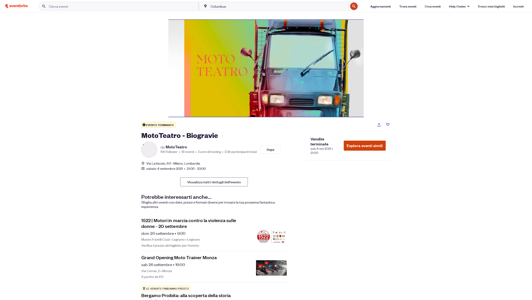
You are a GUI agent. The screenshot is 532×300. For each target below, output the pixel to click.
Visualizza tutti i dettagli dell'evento (214, 182)
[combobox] (279, 6)
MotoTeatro (176, 147)
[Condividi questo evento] (379, 125)
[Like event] (388, 125)
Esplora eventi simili (365, 145)
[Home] (16, 6)
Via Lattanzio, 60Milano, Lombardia (173, 163)
